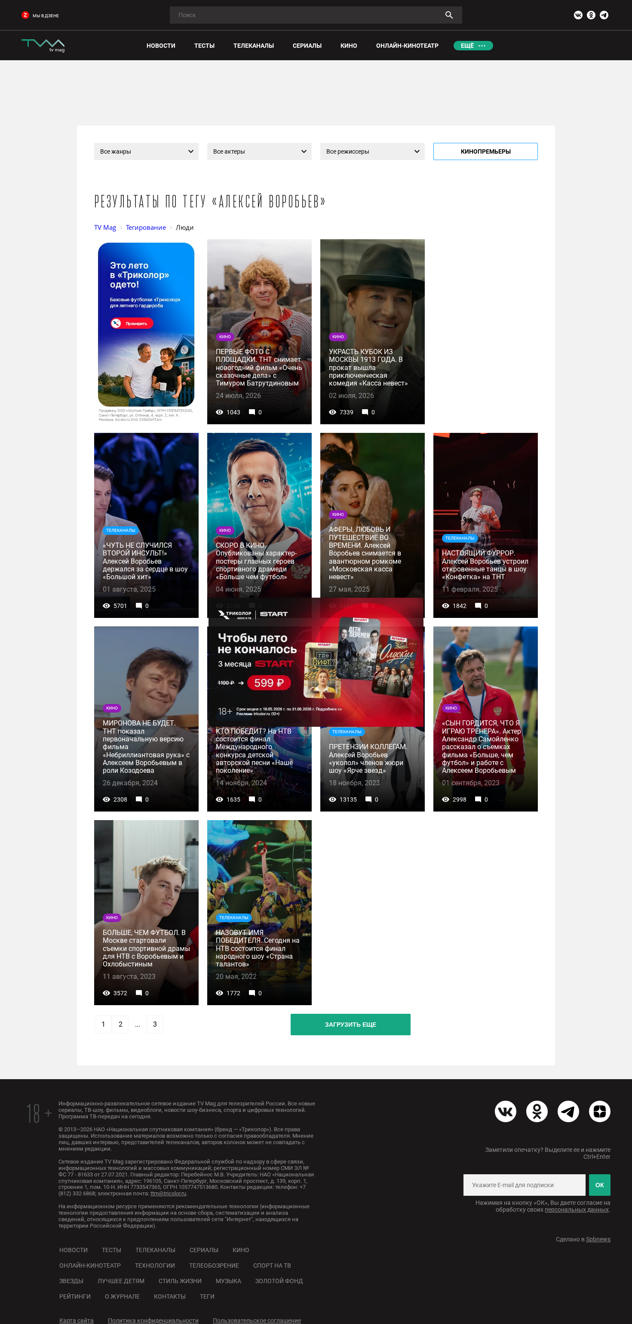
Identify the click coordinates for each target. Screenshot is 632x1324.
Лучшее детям (121, 1281)
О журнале (122, 1296)
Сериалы (204, 1250)
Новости (73, 1250)
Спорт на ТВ (272, 1265)
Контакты (170, 1296)
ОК (599, 1185)
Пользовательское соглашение (257, 1320)
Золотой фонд (279, 1281)
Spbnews (598, 1239)
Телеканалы (155, 1250)
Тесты (111, 1250)
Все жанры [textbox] (115, 151)
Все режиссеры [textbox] (347, 151)
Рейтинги (75, 1296)
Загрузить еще (350, 1024)
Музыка (228, 1281)
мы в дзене (46, 15)
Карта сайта (76, 1320)
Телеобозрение (214, 1265)
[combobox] (146, 151)
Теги (207, 1296)
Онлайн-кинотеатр (90, 1265)
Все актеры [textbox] (229, 151)
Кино (241, 1250)
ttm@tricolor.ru (168, 1193)
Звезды (71, 1281)
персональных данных (577, 1209)
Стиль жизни (180, 1281)
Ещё (467, 45)
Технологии (155, 1265)
